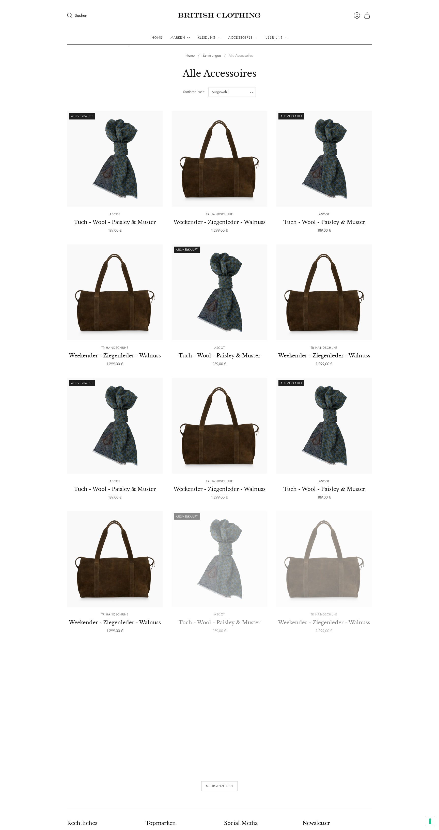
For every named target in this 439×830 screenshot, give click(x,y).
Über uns (274, 37)
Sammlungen (211, 55)
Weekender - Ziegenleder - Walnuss (219, 222)
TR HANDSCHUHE (219, 214)
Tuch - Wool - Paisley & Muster (115, 222)
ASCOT (114, 214)
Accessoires (240, 37)
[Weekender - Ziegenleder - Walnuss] (219, 159)
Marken (177, 37)
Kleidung (207, 37)
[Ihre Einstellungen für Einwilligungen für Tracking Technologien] (430, 821)
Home (157, 37)
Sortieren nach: (194, 91)
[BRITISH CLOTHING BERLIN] (219, 15)
